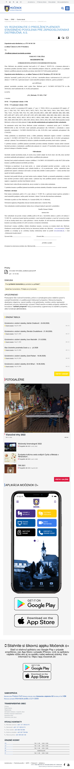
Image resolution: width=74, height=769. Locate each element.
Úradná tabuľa (21, 19)
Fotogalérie (14, 379)
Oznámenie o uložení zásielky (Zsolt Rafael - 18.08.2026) (25, 355)
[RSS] (13, 2)
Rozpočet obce (9, 715)
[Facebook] (6, 2)
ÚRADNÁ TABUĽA (12, 317)
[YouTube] (68, 765)
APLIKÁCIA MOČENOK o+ (21, 485)
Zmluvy (7, 706)
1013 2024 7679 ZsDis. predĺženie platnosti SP (22, 270)
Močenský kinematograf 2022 (30, 443)
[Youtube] (10, 2)
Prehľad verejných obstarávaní (13, 713)
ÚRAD (12, 19)
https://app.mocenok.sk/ (44, 656)
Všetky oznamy (61, 374)
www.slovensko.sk (59, 231)
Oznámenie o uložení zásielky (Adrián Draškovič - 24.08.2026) (27, 323)
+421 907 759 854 (22, 732)
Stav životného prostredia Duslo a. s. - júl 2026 (21, 347)
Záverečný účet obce (11, 717)
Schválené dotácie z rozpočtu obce (14, 712)
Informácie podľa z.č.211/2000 (27, 698)
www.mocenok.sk (59, 228)
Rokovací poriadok (9, 699)
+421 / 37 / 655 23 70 (23, 725)
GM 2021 (22, 465)
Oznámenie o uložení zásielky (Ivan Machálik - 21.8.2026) (25, 339)
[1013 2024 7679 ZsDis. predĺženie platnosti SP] (6, 272)
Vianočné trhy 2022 (15, 434)
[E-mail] (21, 2)
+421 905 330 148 (21, 735)
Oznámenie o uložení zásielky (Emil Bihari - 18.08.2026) (25, 364)
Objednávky (8, 710)
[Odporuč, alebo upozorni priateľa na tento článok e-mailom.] (67, 38)
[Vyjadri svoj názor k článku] (63, 38)
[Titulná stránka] (14, 8)
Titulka (6, 19)
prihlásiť (36, 284)
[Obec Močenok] (59, 38)
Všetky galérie (61, 479)
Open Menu (67, 8)
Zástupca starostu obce (29, 696)
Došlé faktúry (8, 708)
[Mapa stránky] (17, 2)
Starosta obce (8, 696)
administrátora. (21, 309)
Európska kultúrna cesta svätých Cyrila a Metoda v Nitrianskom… (38, 455)
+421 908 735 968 (19, 730)
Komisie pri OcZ (58, 696)
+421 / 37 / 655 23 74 (19, 727)
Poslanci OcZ (17, 696)
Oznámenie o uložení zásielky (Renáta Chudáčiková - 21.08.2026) (28, 331)
